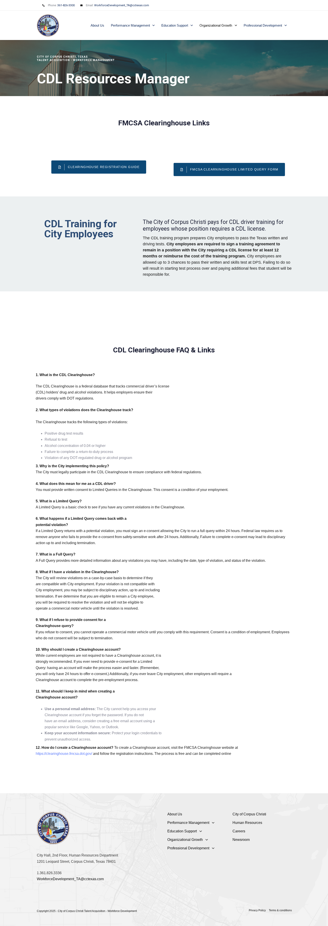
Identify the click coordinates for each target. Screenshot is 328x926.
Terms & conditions (280, 910)
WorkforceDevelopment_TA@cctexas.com (121, 5)
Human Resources (247, 823)
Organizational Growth (215, 25)
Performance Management (130, 25)
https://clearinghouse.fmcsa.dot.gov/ (64, 754)
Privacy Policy (257, 910)
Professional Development (263, 25)
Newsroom (241, 840)
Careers (239, 831)
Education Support (174, 25)
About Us (97, 25)
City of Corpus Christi (249, 814)
